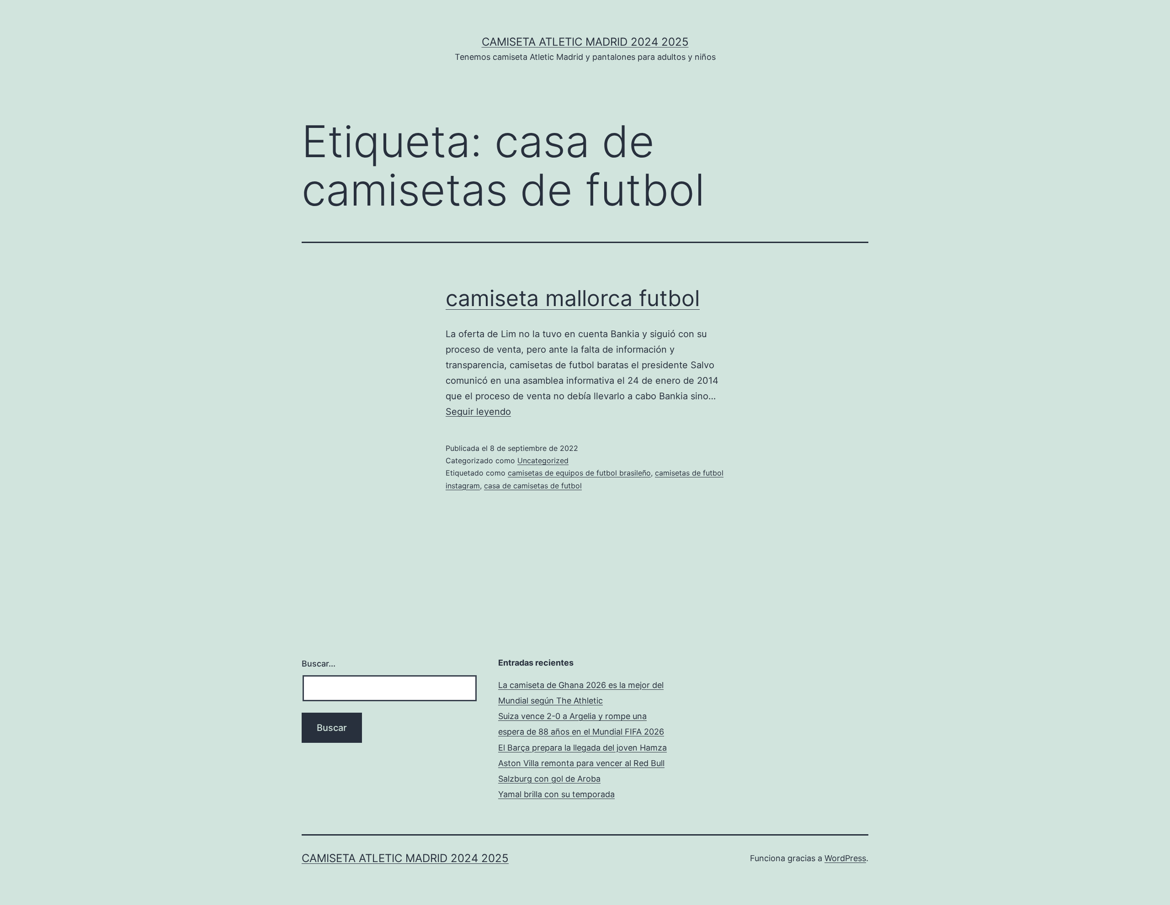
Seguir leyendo (478, 411)
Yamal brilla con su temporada (556, 794)
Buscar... (318, 663)
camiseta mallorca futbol (573, 298)
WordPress (845, 858)
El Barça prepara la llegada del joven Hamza (582, 747)
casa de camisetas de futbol (533, 485)
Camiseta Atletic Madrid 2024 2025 (585, 41)
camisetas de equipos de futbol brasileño (579, 472)
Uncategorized (543, 460)
